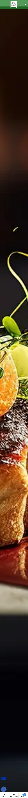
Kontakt (23, 796)
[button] (25, 4)
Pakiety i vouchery (14, 796)
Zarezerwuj (4, 796)
